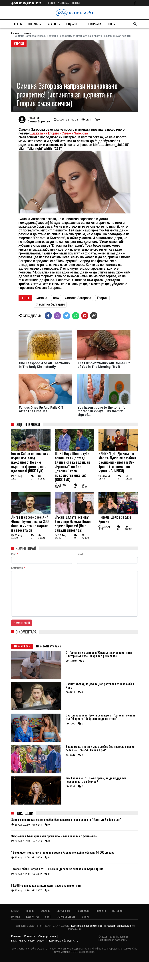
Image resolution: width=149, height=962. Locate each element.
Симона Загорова (78, 298)
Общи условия (47, 936)
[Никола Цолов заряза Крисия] (118, 513)
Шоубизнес (73, 24)
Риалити (101, 911)
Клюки (18, 24)
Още (109, 24)
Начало (51, 3)
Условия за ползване (119, 925)
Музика (15, 916)
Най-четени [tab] (22, 646)
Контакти (29, 936)
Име (14, 554)
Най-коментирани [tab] (48, 646)
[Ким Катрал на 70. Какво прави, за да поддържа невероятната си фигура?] (36, 803)
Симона (41, 298)
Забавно (52, 24)
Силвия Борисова (39, 121)
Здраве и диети (66, 916)
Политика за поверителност (87, 925)
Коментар (18, 568)
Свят (48, 916)
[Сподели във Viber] (57, 315)
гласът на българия (50, 304)
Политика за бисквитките (63, 940)
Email (80, 554)
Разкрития (32, 916)
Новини (33, 24)
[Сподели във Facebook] (48, 315)
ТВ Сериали (93, 24)
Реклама (16, 936)
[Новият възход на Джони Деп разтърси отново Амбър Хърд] (36, 709)
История (117, 911)
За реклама (63, 3)
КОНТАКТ (76, 3)
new (56, 298)
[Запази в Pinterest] (84, 315)
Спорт (85, 916)
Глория (102, 298)
